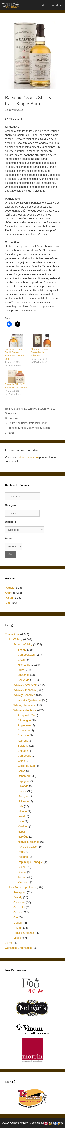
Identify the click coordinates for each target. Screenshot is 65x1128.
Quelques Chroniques (18, 947)
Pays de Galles (27, 846)
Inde (20, 806)
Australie (23, 735)
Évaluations (16, 408)
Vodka (17, 937)
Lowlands (24, 674)
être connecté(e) (29, 457)
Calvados (19, 902)
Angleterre (24, 725)
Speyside (10, 413)
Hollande (23, 801)
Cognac (18, 912)
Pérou (21, 851)
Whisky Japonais (24, 705)
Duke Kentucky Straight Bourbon (28, 423)
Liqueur (18, 922)
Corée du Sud (26, 765)
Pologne (23, 856)
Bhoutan (23, 750)
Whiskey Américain (26, 685)
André (8, 592)
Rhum (17, 927)
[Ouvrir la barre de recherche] (43, 5)
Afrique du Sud (27, 715)
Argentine (24, 730)
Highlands (24, 664)
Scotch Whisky (46, 408)
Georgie (23, 796)
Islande (22, 811)
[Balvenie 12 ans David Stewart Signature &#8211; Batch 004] (16, 340)
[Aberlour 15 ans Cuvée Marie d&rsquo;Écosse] (42, 340)
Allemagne (24, 720)
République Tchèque (30, 862)
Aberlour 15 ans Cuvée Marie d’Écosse (39, 352)
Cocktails (19, 907)
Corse (21, 771)
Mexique (23, 826)
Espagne (23, 781)
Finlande (23, 786)
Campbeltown (26, 654)
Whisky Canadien (24, 695)
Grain (21, 659)
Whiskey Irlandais (25, 690)
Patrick (9, 587)
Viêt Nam (23, 882)
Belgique (23, 745)
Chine (21, 760)
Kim (7, 602)
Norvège (23, 836)
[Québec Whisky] (10, 5)
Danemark (24, 776)
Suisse (22, 872)
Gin (16, 917)
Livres (9, 942)
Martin (9, 597)
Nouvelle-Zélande (29, 841)
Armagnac (20, 892)
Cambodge (24, 755)
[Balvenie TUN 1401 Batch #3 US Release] (16, 376)
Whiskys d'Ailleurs (25, 710)
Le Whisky (30, 408)
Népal (21, 831)
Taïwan (22, 877)
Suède (22, 867)
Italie (21, 821)
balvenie (14, 418)
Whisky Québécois (29, 700)
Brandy (18, 897)
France (22, 791)
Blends (22, 649)
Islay (21, 669)
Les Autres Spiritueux (22, 887)
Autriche (23, 740)
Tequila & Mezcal (24, 932)
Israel (21, 816)
